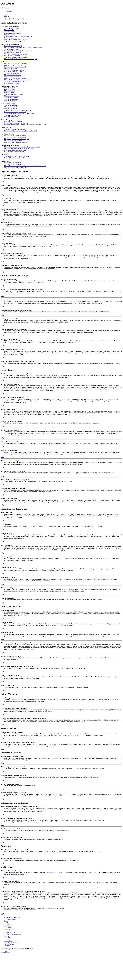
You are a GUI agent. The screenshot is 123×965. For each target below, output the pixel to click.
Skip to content (5, 8)
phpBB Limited (52, 872)
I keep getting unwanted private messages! (16, 123)
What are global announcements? (13, 94)
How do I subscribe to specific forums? (15, 150)
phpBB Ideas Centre (81, 882)
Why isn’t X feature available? (13, 164)
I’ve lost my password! (10, 38)
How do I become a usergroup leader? (15, 112)
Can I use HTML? (9, 89)
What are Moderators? (10, 107)
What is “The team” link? (11, 116)
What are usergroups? (10, 108)
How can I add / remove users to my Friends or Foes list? (20, 131)
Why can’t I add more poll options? (14, 70)
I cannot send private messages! (13, 121)
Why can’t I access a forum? (12, 73)
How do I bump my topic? (11, 83)
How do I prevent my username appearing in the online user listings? (23, 47)
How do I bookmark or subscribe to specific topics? (19, 148)
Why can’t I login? (9, 34)
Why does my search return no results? (15, 137)
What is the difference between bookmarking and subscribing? (22, 147)
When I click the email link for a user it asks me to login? (20, 59)
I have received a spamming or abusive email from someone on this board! (25, 124)
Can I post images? (9, 92)
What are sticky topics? (10, 97)
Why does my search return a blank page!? (16, 139)
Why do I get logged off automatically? (15, 39)
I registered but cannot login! (12, 33)
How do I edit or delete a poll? (13, 71)
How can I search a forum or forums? (15, 135)
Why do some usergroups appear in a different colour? (19, 113)
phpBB (60, 322)
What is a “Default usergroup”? (13, 115)
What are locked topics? (11, 99)
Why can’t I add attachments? (12, 75)
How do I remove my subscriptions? (14, 151)
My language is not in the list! (12, 52)
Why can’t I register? (10, 31)
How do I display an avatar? (12, 55)
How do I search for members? (13, 140)
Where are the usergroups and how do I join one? (18, 110)
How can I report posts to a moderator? (15, 78)
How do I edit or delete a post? (13, 65)
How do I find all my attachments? (14, 158)
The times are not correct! (11, 49)
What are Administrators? (11, 105)
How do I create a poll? (11, 68)
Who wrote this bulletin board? (13, 162)
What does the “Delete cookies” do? (14, 41)
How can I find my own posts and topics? (16, 142)
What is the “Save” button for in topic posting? (17, 80)
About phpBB (11, 874)
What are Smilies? (9, 91)
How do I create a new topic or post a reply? (17, 63)
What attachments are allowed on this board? (17, 156)
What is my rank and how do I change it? (16, 57)
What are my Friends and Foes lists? (14, 129)
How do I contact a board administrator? (15, 167)
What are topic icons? (10, 100)
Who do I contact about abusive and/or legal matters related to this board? (25, 166)
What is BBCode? (9, 87)
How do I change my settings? (13, 46)
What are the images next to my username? (16, 54)
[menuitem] (6, 14)
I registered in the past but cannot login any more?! (18, 36)
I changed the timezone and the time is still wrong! (18, 51)
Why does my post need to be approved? (15, 81)
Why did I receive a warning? (12, 76)
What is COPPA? (9, 30)
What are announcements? (11, 96)
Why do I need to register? (11, 28)
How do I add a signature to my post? (15, 67)
